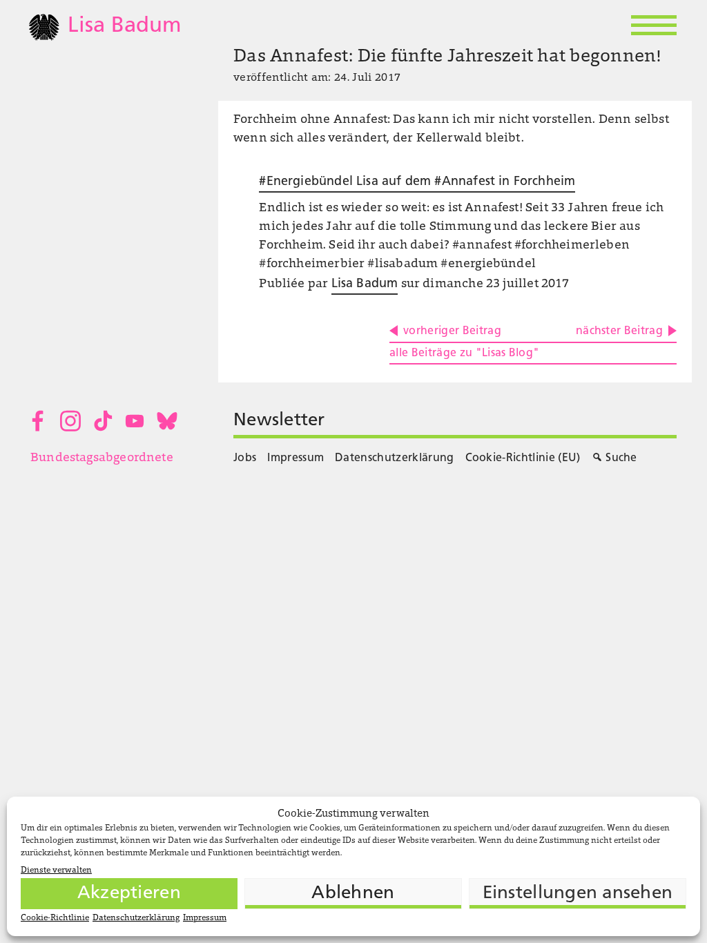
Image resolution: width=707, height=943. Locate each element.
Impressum (204, 918)
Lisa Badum (364, 284)
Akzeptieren (129, 893)
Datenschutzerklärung (136, 918)
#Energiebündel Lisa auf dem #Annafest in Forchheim (417, 182)
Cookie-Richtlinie (55, 918)
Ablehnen (352, 893)
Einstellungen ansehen (577, 893)
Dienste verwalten (56, 870)
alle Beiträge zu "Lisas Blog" (464, 353)
